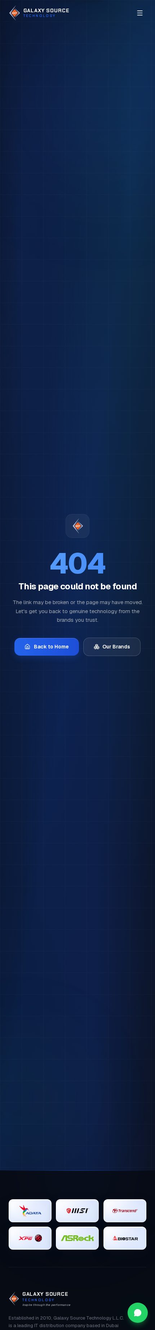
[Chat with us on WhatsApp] (138, 1313)
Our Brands (116, 646)
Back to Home (51, 646)
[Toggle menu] (139, 12)
